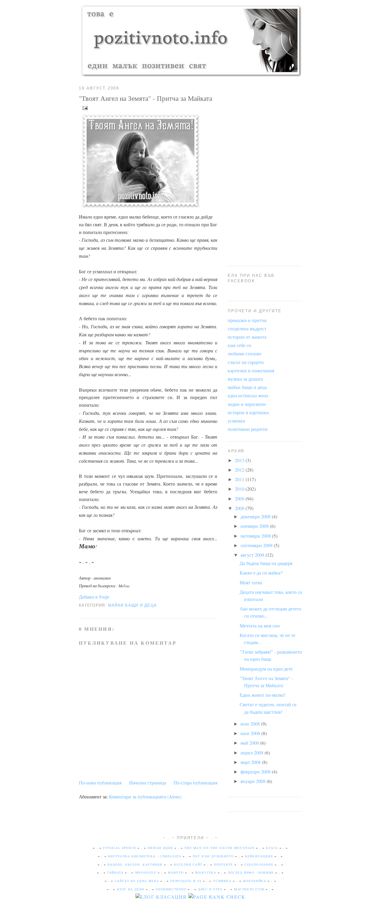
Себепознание (258, 864)
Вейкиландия (259, 856)
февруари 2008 (256, 771)
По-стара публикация (195, 782)
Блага (272, 848)
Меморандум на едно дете (266, 669)
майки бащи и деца (132, 605)
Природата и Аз (186, 881)
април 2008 (253, 752)
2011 (240, 479)
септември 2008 (257, 545)
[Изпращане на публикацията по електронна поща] (84, 107)
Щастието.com (249, 889)
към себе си (239, 345)
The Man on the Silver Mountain (219, 848)
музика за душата (245, 379)
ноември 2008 (255, 526)
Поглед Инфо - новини (251, 872)
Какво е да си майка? (261, 572)
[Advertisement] (265, 169)
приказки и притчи (247, 320)
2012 (240, 470)
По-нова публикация (100, 782)
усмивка (222, 881)
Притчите (223, 864)
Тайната (115, 872)
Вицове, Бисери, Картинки (135, 864)
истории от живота (247, 337)
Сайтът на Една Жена (137, 881)
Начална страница (147, 782)
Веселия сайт (188, 864)
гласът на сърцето (246, 362)
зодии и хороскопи (247, 404)
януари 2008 (254, 781)
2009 (240, 498)
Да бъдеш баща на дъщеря (266, 563)
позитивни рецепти (248, 429)
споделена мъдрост (247, 328)
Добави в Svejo (94, 597)
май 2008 (250, 743)
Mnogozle (146, 872)
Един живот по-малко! (262, 695)
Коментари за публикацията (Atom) (145, 796)
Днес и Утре (210, 889)
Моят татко (251, 582)
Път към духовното (213, 856)
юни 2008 (251, 733)
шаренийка (254, 881)
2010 (240, 489)
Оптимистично (171, 889)
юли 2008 (251, 724)
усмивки (236, 421)
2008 (240, 508)
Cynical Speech (119, 848)
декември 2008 (256, 516)
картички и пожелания (251, 370)
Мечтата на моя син (260, 625)
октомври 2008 (256, 536)
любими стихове (244, 353)
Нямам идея (160, 848)
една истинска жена (248, 395)
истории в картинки (248, 412)
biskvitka (206, 872)
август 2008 (253, 555)
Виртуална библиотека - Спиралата (145, 856)
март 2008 (251, 762)
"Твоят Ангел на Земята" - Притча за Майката (145, 98)
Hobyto (176, 872)
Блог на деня (130, 889)
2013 (240, 460)
